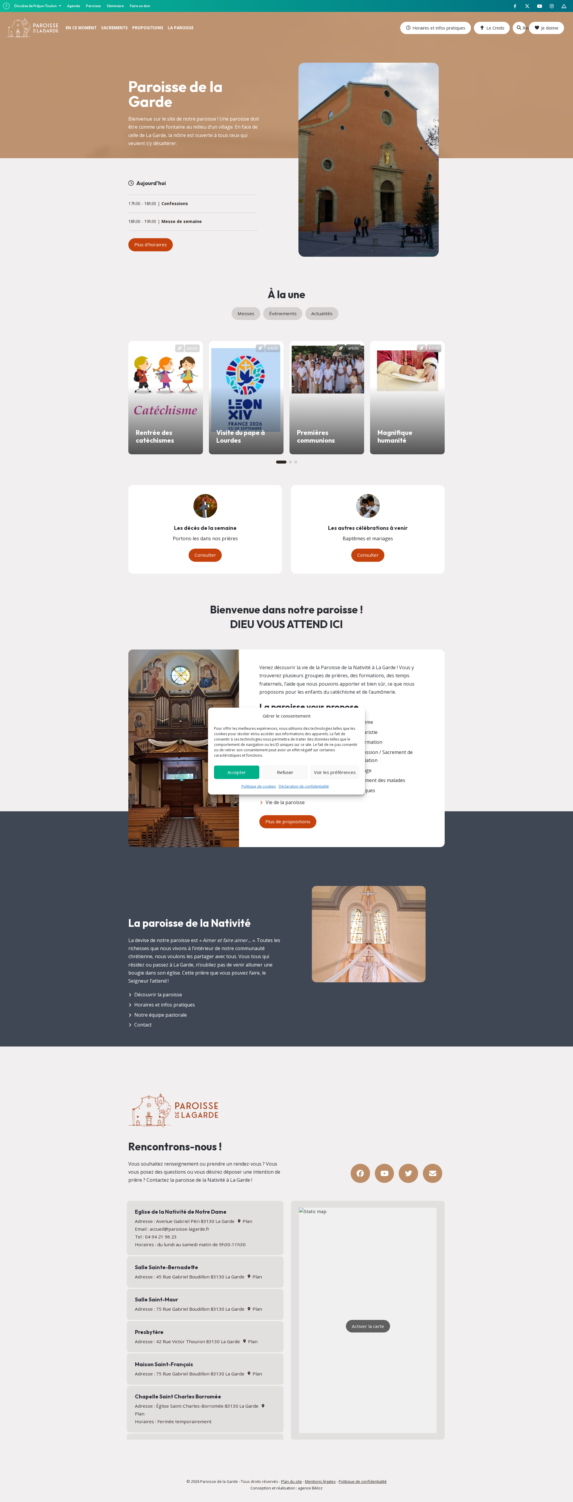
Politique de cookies (258, 786)
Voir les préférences (335, 772)
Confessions (174, 203)
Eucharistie (365, 732)
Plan (246, 1221)
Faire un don (140, 6)
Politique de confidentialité (363, 1481)
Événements (283, 313)
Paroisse (93, 6)
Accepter (236, 772)
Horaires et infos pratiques (438, 28)
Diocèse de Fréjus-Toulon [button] (35, 6)
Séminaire (115, 6)
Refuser (285, 772)
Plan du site (291, 1481)
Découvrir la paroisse (158, 994)
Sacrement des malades (379, 780)
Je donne (549, 28)
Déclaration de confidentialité (304, 786)
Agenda (73, 6)
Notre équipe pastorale (160, 1015)
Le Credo (495, 28)
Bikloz (317, 1488)
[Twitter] (408, 1173)
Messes (246, 313)
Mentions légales (320, 1481)
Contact (143, 1024)
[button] (281, 462)
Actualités (321, 313)
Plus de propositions (287, 821)
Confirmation (367, 742)
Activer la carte (368, 1326)
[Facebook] (360, 1173)
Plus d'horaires (150, 244)
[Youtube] (384, 1173)
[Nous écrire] (432, 1173)
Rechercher (524, 28)
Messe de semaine (181, 221)
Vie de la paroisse (285, 802)
